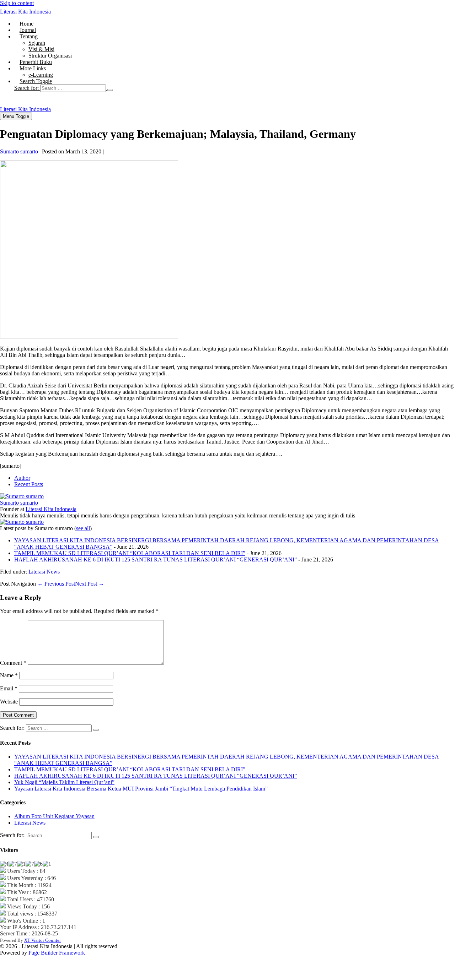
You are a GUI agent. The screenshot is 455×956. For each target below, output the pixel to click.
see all (83, 528)
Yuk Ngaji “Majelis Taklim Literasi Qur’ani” (64, 782)
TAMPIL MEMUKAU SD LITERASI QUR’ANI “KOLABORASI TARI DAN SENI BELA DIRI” (129, 553)
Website (9, 702)
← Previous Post (56, 584)
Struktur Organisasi (50, 56)
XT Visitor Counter (42, 940)
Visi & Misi (41, 49)
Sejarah (36, 43)
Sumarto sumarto (19, 503)
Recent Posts (28, 484)
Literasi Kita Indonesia (25, 12)
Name (9, 675)
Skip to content (17, 3)
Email (8, 688)
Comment (13, 663)
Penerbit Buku (36, 62)
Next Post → (89, 584)
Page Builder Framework (56, 953)
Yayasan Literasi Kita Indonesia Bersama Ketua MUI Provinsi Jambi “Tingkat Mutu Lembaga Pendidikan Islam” (141, 789)
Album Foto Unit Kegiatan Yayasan (54, 816)
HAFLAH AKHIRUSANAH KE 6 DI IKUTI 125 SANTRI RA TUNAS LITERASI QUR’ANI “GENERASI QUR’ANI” (155, 559)
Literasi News (44, 572)
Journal (28, 30)
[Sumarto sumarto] (22, 496)
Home (26, 24)
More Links (33, 68)
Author (22, 478)
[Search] (110, 90)
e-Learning (40, 75)
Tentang (29, 36)
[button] (234, 88)
